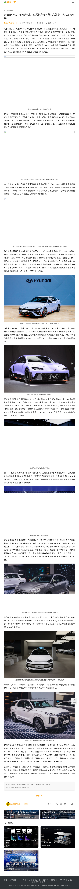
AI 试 (28, 880)
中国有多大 (61, 880)
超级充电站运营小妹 (10, 23)
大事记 (70, 880)
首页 (5, 10)
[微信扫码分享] (57, 804)
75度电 (45, 880)
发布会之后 (9, 829)
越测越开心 (35, 882)
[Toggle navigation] (73, 3)
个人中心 (21, 880)
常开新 (53, 880)
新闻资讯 (40, 23)
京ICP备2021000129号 (34, 885)
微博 (43, 882)
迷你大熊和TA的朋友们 (63, 885)
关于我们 (13, 880)
